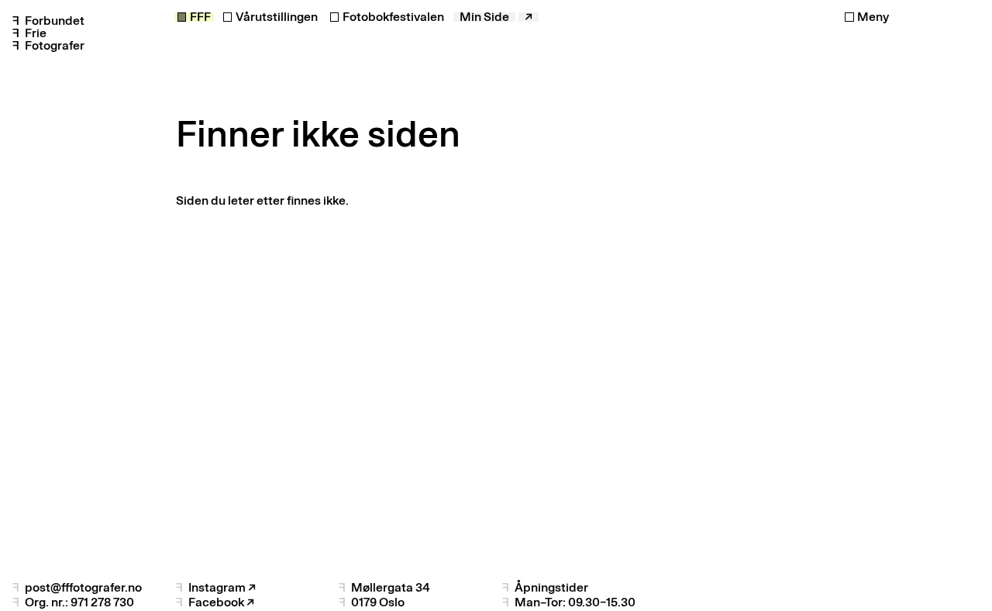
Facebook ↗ (221, 602)
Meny (873, 17)
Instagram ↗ (222, 587)
